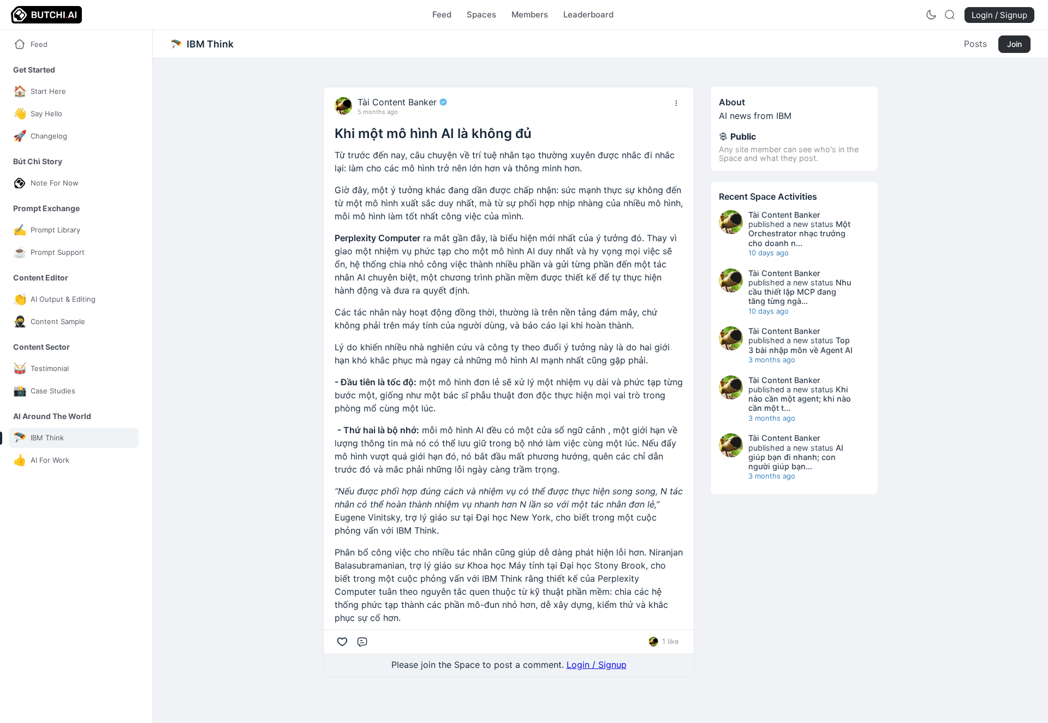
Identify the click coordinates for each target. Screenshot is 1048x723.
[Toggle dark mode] (931, 15)
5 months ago (378, 112)
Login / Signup (597, 664)
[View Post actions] (676, 103)
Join (1014, 44)
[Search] (949, 15)
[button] (34, 69)
